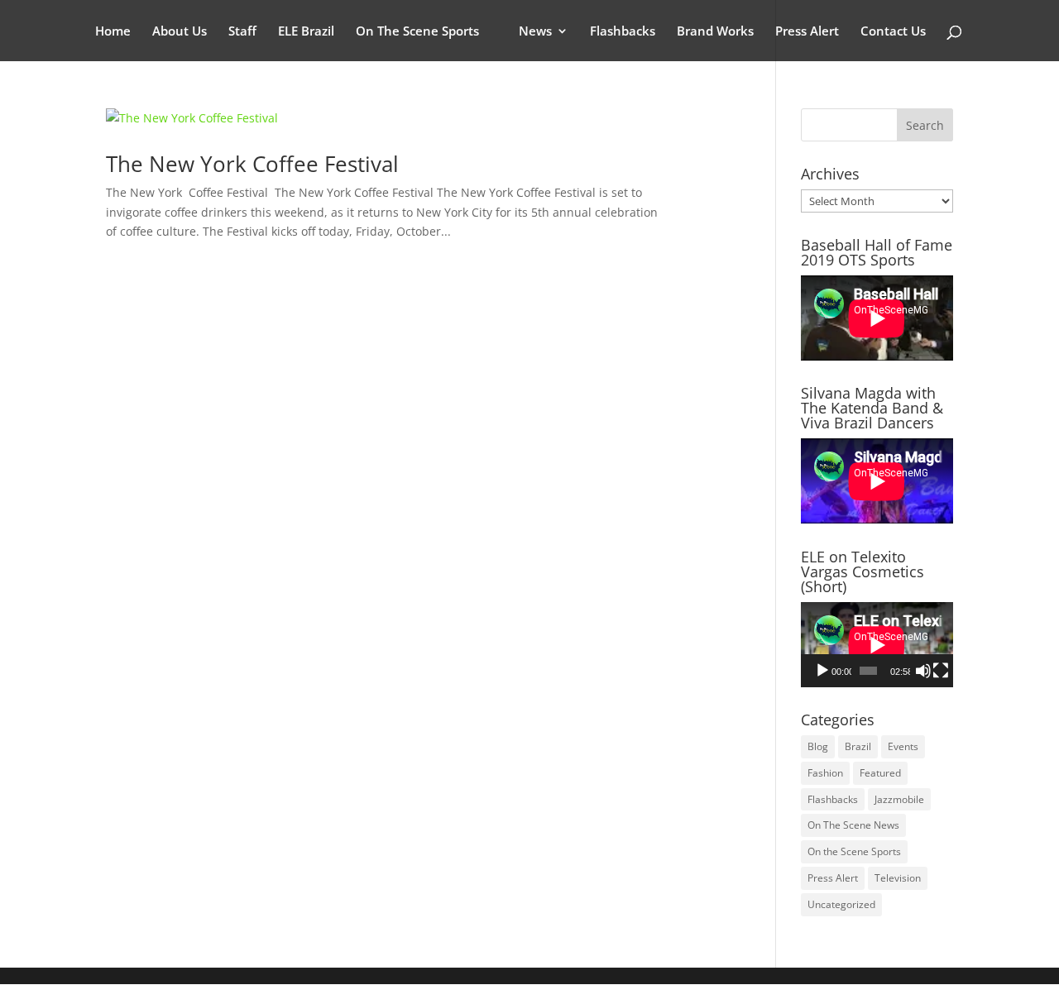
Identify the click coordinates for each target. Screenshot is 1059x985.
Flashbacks (622, 32)
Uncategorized (841, 904)
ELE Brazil (306, 32)
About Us (179, 32)
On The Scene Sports (417, 32)
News (535, 32)
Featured (880, 773)
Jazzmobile (899, 799)
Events (903, 746)
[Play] (822, 670)
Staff (242, 32)
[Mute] (923, 670)
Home (113, 32)
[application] (877, 644)
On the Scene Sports (854, 851)
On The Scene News (853, 825)
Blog (817, 746)
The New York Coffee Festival (252, 164)
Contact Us (893, 32)
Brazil (858, 746)
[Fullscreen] (940, 670)
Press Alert (807, 32)
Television (898, 878)
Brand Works (715, 32)
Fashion (825, 773)
